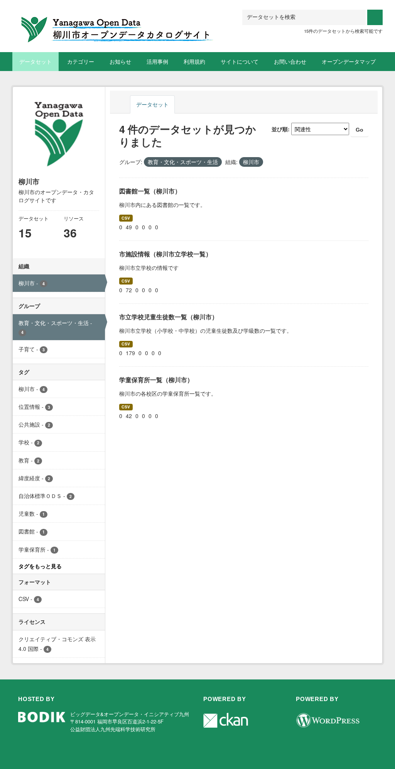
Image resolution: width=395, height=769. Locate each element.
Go (359, 130)
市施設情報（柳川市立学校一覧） (165, 253)
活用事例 (157, 61)
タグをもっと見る (40, 566)
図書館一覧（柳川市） (150, 190)
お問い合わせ (290, 61)
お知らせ (120, 61)
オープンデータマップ (349, 61)
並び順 (280, 129)
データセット (35, 61)
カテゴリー (80, 61)
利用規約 (194, 61)
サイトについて (239, 61)
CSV (126, 218)
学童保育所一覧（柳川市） (156, 379)
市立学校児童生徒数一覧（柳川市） (168, 316)
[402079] (118, 19)
